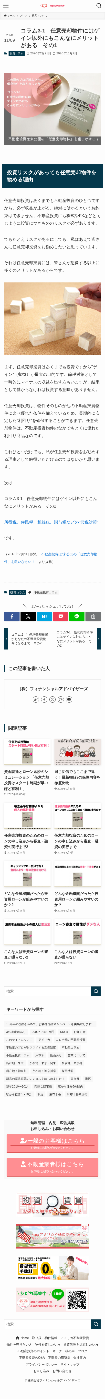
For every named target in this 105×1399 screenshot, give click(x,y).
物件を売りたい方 (19, 1344)
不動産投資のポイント (33, 1351)
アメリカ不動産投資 (75, 1338)
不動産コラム (70, 1047)
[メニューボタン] (6, 6)
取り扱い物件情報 (44, 1338)
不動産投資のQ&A (32, 1357)
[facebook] (44, 699)
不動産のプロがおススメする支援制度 (31, 1047)
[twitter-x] (52, 699)
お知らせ (79, 1032)
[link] (36, 699)
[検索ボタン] (99, 6)
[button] (12, 616)
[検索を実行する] (96, 991)
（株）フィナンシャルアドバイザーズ (52, 689)
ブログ (82, 1351)
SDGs (64, 1032)
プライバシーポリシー (41, 1364)
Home (24, 1338)
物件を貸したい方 (48, 1344)
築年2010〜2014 (17, 1086)
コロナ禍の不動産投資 (70, 1039)
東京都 (75, 1078)
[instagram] (61, 699)
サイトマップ (69, 1364)
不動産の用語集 (59, 1357)
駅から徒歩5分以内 (70, 1086)
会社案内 (79, 1357)
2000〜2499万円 (43, 1032)
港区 (88, 1078)
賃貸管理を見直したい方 (80, 1344)
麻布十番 (55, 1094)
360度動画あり (16, 1032)
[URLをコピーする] (93, 616)
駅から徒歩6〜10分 (19, 1094)
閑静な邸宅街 (43, 1086)
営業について (76, 1055)
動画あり (56, 1055)
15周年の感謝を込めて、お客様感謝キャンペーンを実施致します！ (50, 1024)
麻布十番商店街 (77, 1094)
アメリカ (44, 1039)
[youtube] (69, 699)
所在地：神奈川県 (44, 1071)
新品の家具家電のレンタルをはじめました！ (35, 1078)
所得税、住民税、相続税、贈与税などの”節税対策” (51, 522)
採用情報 (68, 1071)
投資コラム (16, 53)
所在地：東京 (15, 1063)
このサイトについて (19, 1039)
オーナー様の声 (63, 1351)
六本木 (39, 1055)
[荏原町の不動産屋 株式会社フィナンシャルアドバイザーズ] (52, 6)
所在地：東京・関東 (43, 1063)
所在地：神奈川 (16, 1071)
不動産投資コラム (46, 592)
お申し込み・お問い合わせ (52, 1371)
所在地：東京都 (72, 1063)
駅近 (40, 1094)
